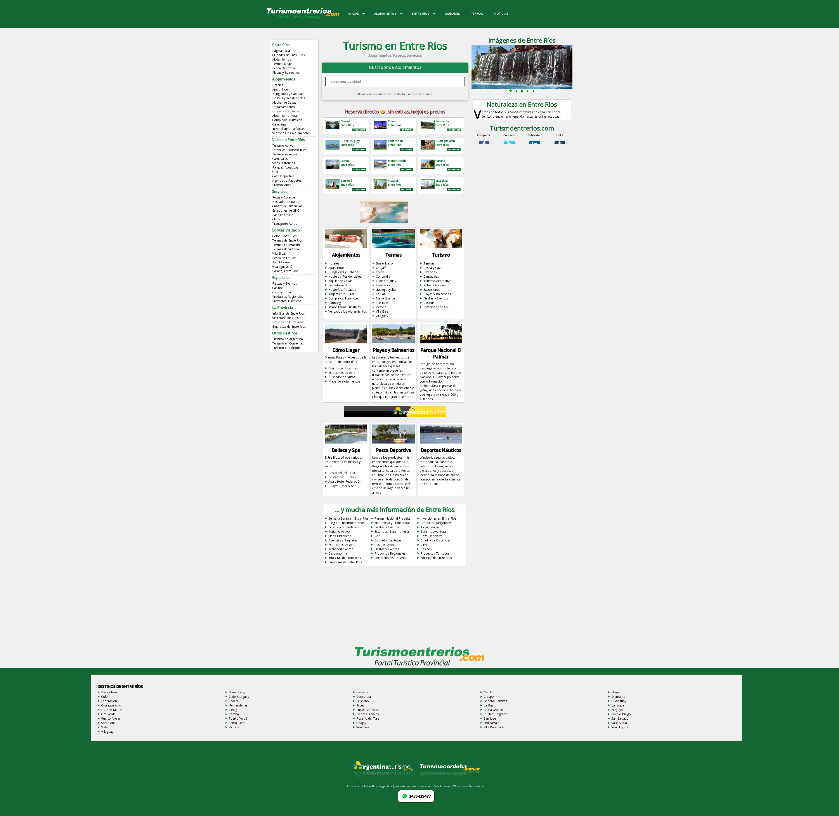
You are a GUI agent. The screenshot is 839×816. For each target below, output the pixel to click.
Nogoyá (617, 710)
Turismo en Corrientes (288, 343)
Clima (276, 219)
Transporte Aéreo (284, 223)
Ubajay (361, 723)
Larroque (617, 705)
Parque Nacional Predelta (392, 518)
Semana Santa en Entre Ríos (348, 518)
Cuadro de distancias (343, 368)
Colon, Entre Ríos (284, 236)
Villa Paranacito (494, 727)
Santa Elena (237, 723)
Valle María (619, 723)
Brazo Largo (237, 692)
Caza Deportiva (283, 176)
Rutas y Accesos (283, 197)
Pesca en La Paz (284, 258)
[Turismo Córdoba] (449, 781)
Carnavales (280, 159)
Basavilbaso (384, 263)
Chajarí (381, 268)
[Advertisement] (395, 608)
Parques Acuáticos (285, 167)
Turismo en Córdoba (287, 348)
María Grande (493, 710)
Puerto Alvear (110, 718)
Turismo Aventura (285, 154)
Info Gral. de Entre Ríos (288, 313)
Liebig (233, 710)
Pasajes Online (282, 215)
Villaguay (382, 316)
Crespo (489, 696)
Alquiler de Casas (284, 102)
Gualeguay (618, 701)
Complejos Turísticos (287, 120)
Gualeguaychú (282, 266)
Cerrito (488, 692)
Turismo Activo (283, 145)
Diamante (618, 696)
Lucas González (367, 710)
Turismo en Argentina (287, 339)
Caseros (362, 692)
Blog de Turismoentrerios (346, 523)
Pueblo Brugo (621, 714)
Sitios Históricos (283, 163)
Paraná (234, 714)
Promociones (281, 185)
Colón (380, 272)
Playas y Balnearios (286, 72)
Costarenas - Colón (342, 477)
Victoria (381, 307)
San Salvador (620, 718)
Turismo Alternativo (437, 281)
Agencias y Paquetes (287, 180)
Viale (104, 727)
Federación (384, 285)
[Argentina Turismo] (383, 781)
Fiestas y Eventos (284, 283)
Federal (234, 701)
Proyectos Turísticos (286, 301)
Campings (279, 124)
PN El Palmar (281, 262)
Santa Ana (108, 723)
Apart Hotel (280, 89)
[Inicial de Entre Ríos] (303, 18)
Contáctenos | (443, 786)
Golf (275, 172)
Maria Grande (385, 298)
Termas (428, 263)
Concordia (383, 276)
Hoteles (277, 85)
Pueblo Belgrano (495, 714)
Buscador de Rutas (285, 202)
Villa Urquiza (619, 727)
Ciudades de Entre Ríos (288, 55)
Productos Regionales (287, 296)
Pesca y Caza (432, 268)
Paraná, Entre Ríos (285, 271)
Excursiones (431, 289)
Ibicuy (360, 705)
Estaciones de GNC (285, 210)
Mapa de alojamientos (344, 381)
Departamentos (283, 107)
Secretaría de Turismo (287, 318)
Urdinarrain (491, 723)
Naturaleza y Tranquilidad (392, 523)
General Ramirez (495, 701)
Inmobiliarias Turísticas (288, 129)
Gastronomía (281, 292)
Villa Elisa (278, 253)
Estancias (430, 272)
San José (490, 718)
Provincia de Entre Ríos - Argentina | (371, 786)
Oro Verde (108, 714)
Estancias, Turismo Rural (289, 150)
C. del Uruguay (386, 281)
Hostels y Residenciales (288, 98)
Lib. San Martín (111, 710)
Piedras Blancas (367, 714)
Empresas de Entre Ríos (289, 326)
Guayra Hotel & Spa (342, 486)
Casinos (277, 288)
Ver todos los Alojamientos (291, 133)
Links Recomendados (343, 527)
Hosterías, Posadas (286, 111)
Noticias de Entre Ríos (287, 322)
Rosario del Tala (367, 718)
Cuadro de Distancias (287, 206)
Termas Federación (286, 245)
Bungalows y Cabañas (287, 94)
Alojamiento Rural (285, 115)
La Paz (380, 294)
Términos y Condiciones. (469, 786)
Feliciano (362, 701)
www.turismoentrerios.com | (414, 786)
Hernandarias (238, 705)
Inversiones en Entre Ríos (438, 518)
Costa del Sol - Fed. (342, 473)
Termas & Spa (282, 64)
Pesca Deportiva (284, 68)
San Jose (382, 303)
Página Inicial (281, 51)
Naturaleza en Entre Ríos (522, 104)
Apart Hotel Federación (344, 481)
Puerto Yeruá (238, 718)
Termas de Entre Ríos (287, 240)
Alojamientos (281, 59)
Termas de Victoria (285, 249)
